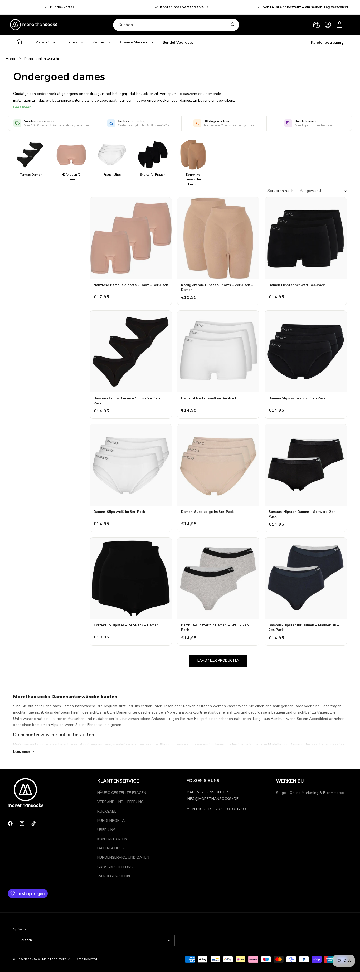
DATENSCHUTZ (111, 848)
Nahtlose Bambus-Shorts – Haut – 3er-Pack (131, 285)
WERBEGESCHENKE (114, 876)
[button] (339, 25)
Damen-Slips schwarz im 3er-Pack (297, 398)
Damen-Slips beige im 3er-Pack (207, 512)
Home (11, 59)
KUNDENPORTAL (112, 820)
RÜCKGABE (106, 811)
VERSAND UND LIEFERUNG (120, 801)
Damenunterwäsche (41, 59)
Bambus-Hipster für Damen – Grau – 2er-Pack (215, 627)
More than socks (54, 959)
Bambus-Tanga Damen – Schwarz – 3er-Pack (127, 401)
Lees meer (22, 107)
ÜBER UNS (106, 829)
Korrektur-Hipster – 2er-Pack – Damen (126, 625)
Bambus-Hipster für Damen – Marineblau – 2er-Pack (304, 627)
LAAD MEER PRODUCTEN (218, 660)
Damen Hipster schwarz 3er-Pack (297, 285)
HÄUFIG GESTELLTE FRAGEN (121, 792)
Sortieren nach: (281, 190)
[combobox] (176, 25)
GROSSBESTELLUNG (115, 867)
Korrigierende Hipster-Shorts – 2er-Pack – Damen (217, 287)
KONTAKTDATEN (112, 839)
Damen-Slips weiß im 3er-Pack (119, 512)
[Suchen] (233, 25)
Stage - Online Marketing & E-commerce (310, 792)
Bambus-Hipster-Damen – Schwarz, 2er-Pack (302, 514)
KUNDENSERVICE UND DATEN (123, 857)
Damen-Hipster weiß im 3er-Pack (209, 398)
